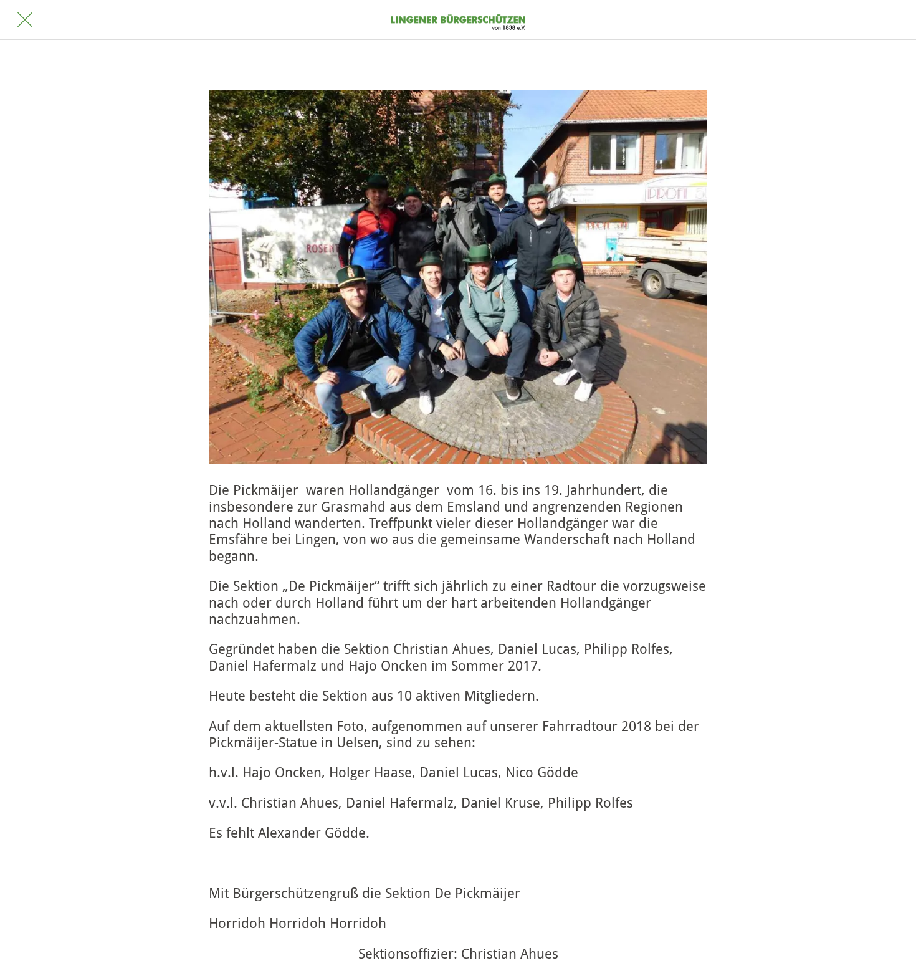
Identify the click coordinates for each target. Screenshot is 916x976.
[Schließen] (24, 19)
